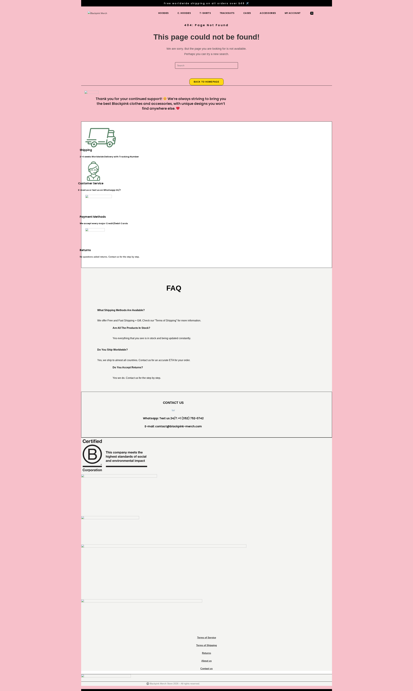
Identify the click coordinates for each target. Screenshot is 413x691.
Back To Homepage (206, 82)
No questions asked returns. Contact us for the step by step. (110, 257)
